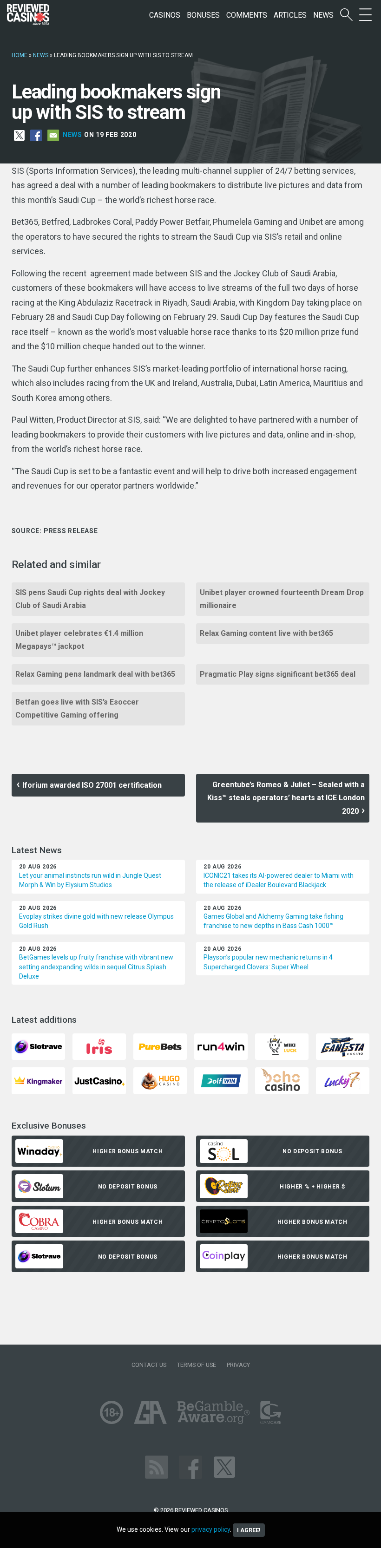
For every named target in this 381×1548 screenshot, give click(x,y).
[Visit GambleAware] (213, 1412)
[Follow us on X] (224, 1466)
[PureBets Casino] (160, 1046)
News (323, 15)
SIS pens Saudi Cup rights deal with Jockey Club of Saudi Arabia (90, 599)
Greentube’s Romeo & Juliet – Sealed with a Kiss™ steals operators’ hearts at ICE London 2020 (286, 798)
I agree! (249, 1530)
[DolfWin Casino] (221, 1080)
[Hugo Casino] (160, 1080)
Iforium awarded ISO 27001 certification (92, 785)
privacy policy (210, 1529)
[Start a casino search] (346, 15)
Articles (290, 15)
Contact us (148, 1364)
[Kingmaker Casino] (38, 1080)
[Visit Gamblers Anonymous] (150, 1412)
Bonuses (203, 15)
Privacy (238, 1364)
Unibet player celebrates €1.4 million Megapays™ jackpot (79, 640)
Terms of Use (196, 1364)
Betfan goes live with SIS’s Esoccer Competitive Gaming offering (77, 708)
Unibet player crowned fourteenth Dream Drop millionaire (282, 599)
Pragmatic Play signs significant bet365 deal (277, 674)
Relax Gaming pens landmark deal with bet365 (95, 674)
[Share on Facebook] (36, 134)
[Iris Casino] (99, 1046)
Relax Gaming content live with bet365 (266, 633)
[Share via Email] (53, 134)
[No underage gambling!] (111, 1412)
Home (19, 55)
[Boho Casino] (282, 1080)
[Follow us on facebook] (190, 1466)
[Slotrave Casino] (38, 1046)
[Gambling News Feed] (156, 1466)
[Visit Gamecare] (270, 1412)
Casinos (164, 15)
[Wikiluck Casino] (282, 1046)
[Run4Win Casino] (221, 1046)
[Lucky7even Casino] (342, 1080)
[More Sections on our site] (365, 15)
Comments (246, 15)
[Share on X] (19, 134)
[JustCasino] (99, 1080)
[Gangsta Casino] (342, 1046)
